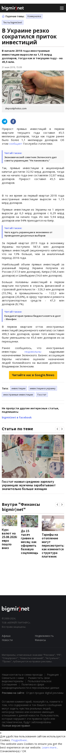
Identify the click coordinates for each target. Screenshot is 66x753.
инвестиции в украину (43, 388)
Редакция (53, 674)
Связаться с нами (13, 678)
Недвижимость (44, 636)
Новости (7, 640)
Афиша (6, 636)
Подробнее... (19, 740)
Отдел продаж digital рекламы (44, 693)
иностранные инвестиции (18, 394)
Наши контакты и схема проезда (22, 674)
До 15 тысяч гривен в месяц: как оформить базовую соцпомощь (29, 542)
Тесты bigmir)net (12, 22)
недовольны (33, 351)
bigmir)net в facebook (17, 417)
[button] (57, 429)
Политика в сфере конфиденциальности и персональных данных (30, 686)
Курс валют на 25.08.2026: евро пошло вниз (9, 539)
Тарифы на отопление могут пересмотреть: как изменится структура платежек (53, 545)
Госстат (41, 394)
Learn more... (50, 747)
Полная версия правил (16, 725)
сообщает (15, 143)
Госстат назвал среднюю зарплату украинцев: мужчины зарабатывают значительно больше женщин (29, 485)
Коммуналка (34, 16)
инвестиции (18, 388)
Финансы (40, 640)
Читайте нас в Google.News (33, 375)
